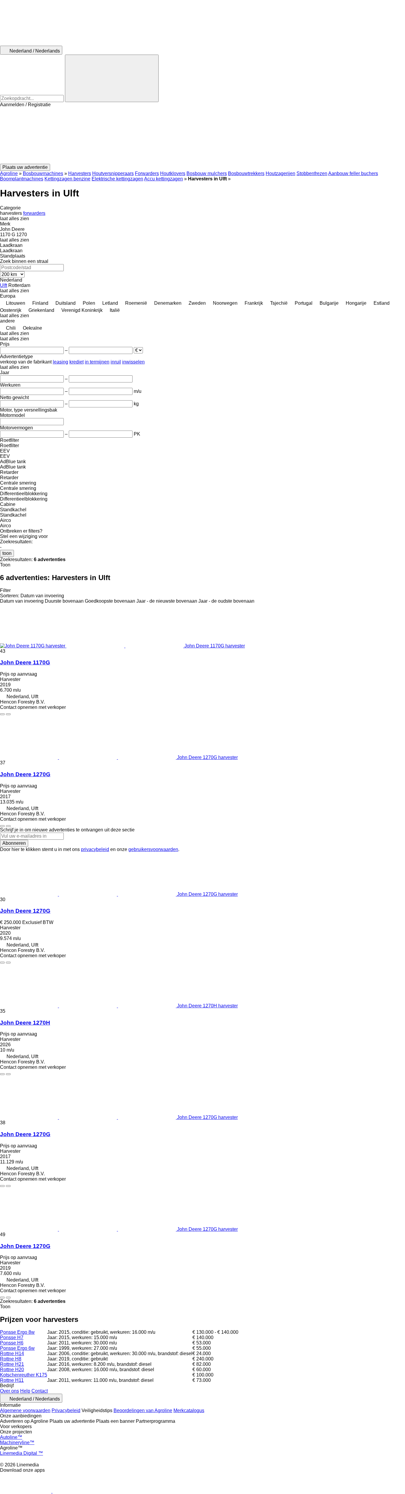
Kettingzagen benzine (67, 178)
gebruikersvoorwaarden (153, 849)
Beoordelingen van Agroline (143, 1410)
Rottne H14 (12, 1353)
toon (7, 553)
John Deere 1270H (25, 1023)
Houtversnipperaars (113, 173)
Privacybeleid (66, 1410)
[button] (202, 135)
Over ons (9, 1390)
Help (25, 1390)
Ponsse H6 (11, 1342)
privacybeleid (95, 849)
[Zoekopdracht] (112, 78)
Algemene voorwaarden (25, 1410)
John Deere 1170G (25, 662)
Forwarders (147, 173)
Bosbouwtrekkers (246, 173)
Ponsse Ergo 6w (17, 1348)
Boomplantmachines (21, 178)
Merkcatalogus (188, 1410)
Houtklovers (172, 173)
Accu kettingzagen (163, 178)
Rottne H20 (12, 1369)
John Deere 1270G (25, 774)
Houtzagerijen (280, 173)
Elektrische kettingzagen (117, 178)
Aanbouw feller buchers (353, 173)
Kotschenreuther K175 (23, 1374)
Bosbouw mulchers (206, 173)
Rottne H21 (12, 1364)
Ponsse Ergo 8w (17, 1332)
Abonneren (14, 843)
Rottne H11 (12, 1380)
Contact (39, 1390)
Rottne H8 (10, 1358)
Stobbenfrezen (311, 173)
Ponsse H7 (11, 1337)
